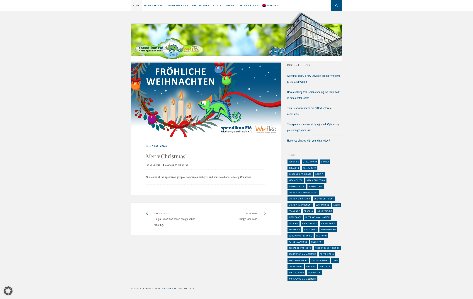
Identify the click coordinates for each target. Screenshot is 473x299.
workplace (314, 272)
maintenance (309, 223)
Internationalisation (317, 217)
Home (136, 5)
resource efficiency (327, 248)
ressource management (302, 254)
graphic (308, 211)
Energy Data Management (303, 192)
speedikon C (327, 254)
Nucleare (167, 288)
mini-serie (294, 229)
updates (311, 266)
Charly (325, 161)
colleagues (309, 168)
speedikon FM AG (177, 5)
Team (335, 260)
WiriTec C (325, 266)
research (316, 242)
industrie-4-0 (324, 211)
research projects (300, 248)
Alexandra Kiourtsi (176, 165)
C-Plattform (310, 161)
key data (293, 223)
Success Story (320, 260)
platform (321, 235)
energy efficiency (299, 198)
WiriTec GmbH (200, 5)
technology (295, 266)
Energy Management (300, 205)
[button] (8, 291)
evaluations (322, 205)
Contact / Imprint (224, 5)
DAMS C (319, 174)
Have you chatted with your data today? (308, 140)
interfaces (295, 217)
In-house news (156, 146)
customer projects (300, 174)
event (337, 205)
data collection (316, 180)
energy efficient (324, 198)
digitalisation (297, 186)
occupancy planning (300, 235)
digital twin (316, 186)
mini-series (310, 229)
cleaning (294, 168)
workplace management (302, 279)
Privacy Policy (249, 5)
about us (294, 161)
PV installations (298, 242)
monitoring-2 (328, 229)
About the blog (154, 5)
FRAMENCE (294, 211)
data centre (296, 180)
